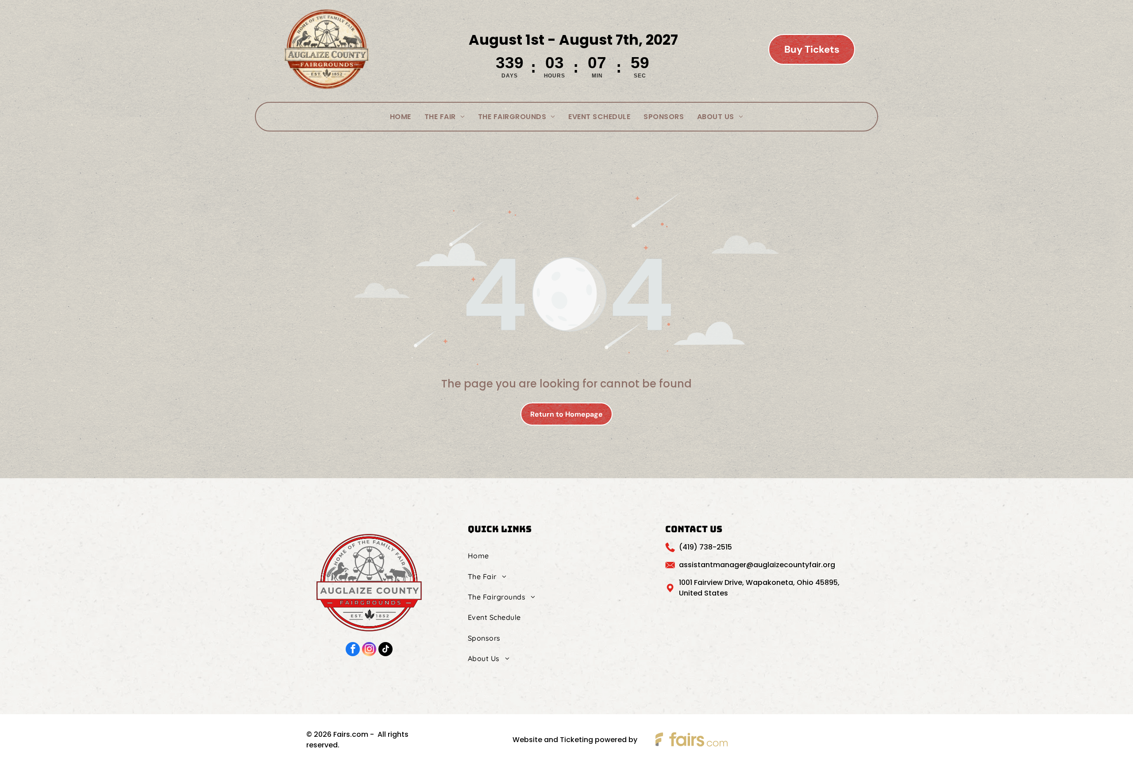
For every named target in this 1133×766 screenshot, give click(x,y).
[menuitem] (400, 116)
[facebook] (353, 650)
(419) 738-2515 (705, 547)
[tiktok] (385, 650)
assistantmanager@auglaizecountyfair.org (757, 565)
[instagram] (369, 650)
